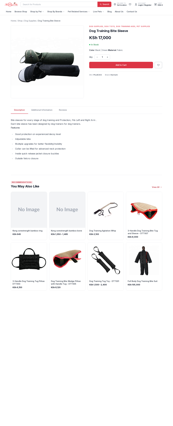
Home (8, 11)
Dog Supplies (30, 21)
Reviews (63, 110)
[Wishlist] (130, 4)
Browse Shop (21, 11)
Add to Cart (121, 65)
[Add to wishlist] (158, 65)
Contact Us (132, 11)
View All (155, 187)
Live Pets (97, 11)
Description (19, 110)
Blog (109, 11)
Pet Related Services (77, 11)
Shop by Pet (36, 11)
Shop (20, 21)
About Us (119, 11)
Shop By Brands (54, 11)
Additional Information (41, 110)
